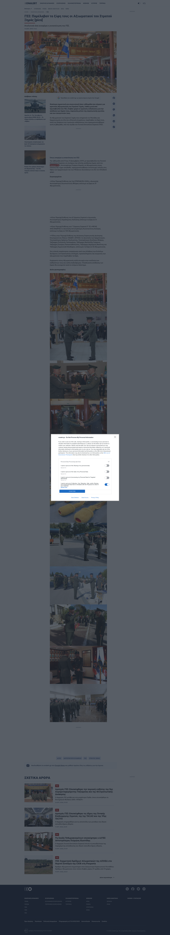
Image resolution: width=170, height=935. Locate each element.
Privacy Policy (95, 497)
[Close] (115, 437)
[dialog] (85, 467)
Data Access (85, 497)
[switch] (107, 465)
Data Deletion (75, 497)
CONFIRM (72, 491)
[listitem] (85, 462)
